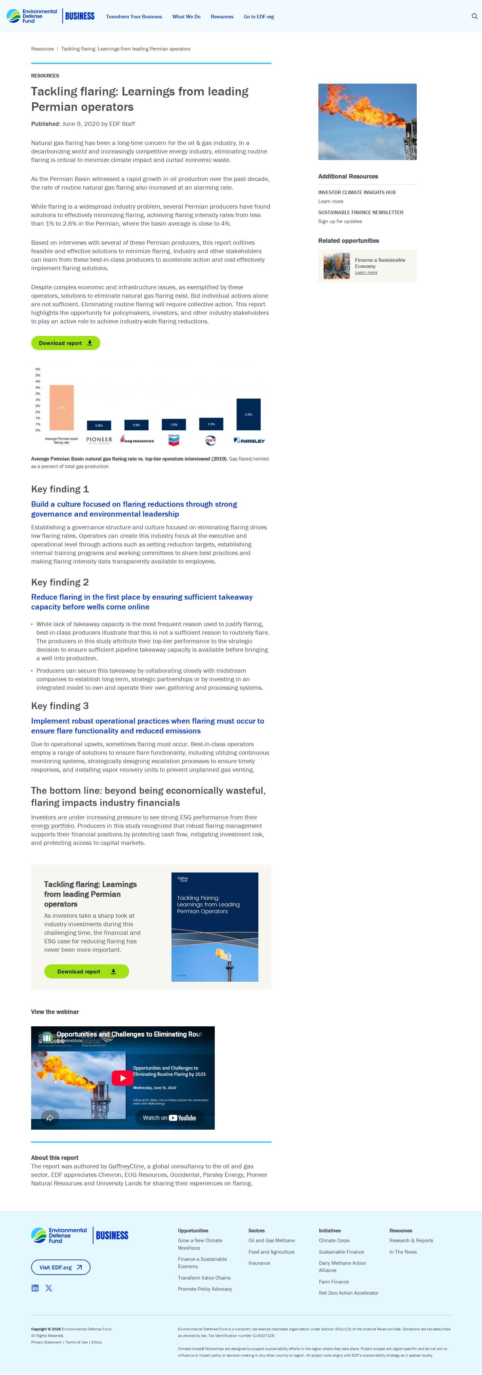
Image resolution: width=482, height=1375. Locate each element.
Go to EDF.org (259, 16)
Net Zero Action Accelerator (348, 1292)
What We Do (186, 16)
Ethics (96, 1342)
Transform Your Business (134, 16)
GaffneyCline (126, 1166)
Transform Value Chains (204, 1277)
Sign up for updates (340, 221)
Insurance (259, 1263)
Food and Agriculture (271, 1251)
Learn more (330, 201)
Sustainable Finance (341, 1251)
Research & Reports (411, 1240)
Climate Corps (334, 1240)
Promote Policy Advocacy (205, 1288)
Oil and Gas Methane (272, 1240)
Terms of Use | (78, 1342)
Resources (222, 16)
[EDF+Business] (50, 16)
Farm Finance (334, 1281)
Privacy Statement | (48, 1342)
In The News (403, 1251)
